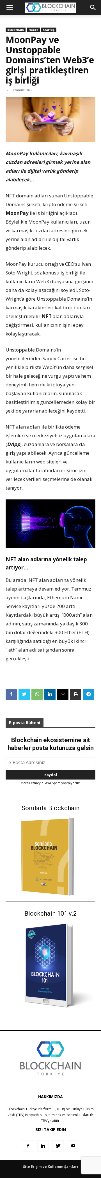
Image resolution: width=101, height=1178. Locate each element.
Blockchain (15, 30)
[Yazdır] (75, 694)
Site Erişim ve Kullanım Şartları (50, 1166)
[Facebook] (11, 694)
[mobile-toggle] (10, 7)
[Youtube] (73, 1146)
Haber (33, 30)
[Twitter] (24, 694)
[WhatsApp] (37, 694)
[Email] (62, 694)
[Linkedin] (50, 694)
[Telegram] (88, 694)
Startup (49, 30)
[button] (93, 7)
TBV (44, 1120)
